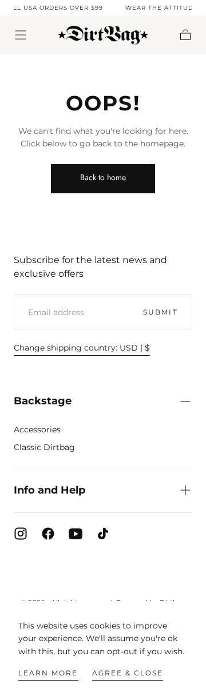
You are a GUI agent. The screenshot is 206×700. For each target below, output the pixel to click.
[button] (20, 35)
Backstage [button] (43, 401)
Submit (160, 312)
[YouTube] (75, 533)
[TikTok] (103, 533)
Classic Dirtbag (44, 447)
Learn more (48, 673)
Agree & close (127, 673)
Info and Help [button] (49, 490)
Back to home (103, 177)
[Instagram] (20, 533)
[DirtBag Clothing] (103, 573)
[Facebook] (48, 533)
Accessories (37, 429)
